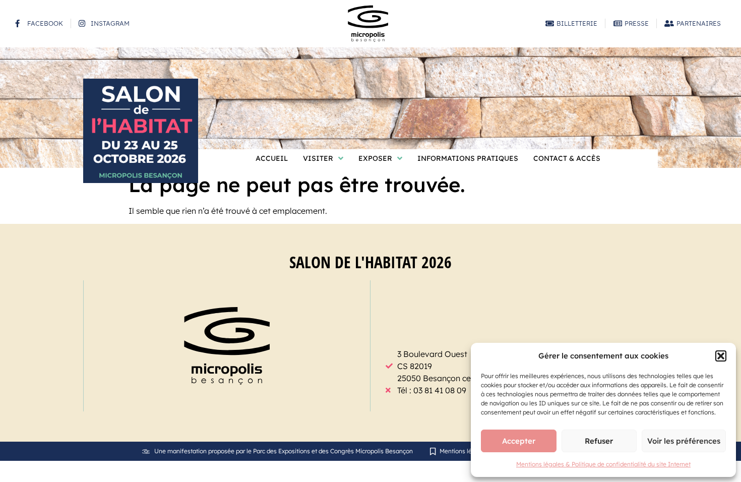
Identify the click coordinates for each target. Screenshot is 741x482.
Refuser (599, 441)
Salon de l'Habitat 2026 (370, 262)
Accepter (518, 441)
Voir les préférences (683, 441)
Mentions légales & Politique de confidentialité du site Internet (603, 464)
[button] (721, 356)
